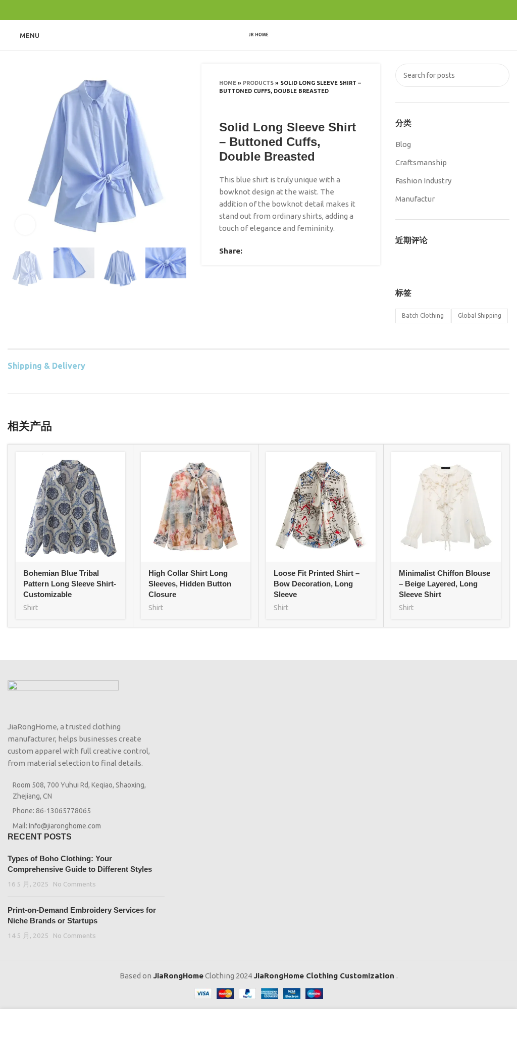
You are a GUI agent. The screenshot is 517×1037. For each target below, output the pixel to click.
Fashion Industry (423, 180)
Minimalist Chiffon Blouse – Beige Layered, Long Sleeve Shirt (444, 584)
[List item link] (86, 810)
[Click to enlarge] (25, 225)
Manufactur (415, 198)
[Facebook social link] (235, 10)
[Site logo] (258, 34)
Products (258, 83)
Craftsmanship (421, 162)
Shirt (30, 608)
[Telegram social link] (282, 10)
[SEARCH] (497, 75)
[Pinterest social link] (259, 10)
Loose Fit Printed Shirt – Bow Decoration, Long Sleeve (316, 584)
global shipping (479, 315)
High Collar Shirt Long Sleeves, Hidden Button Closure (189, 584)
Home (227, 83)
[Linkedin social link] (270, 10)
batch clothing (423, 315)
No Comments (74, 884)
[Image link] (63, 694)
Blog (403, 144)
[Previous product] (337, 105)
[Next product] (357, 105)
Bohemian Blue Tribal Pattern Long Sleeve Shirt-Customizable (69, 584)
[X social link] (247, 10)
